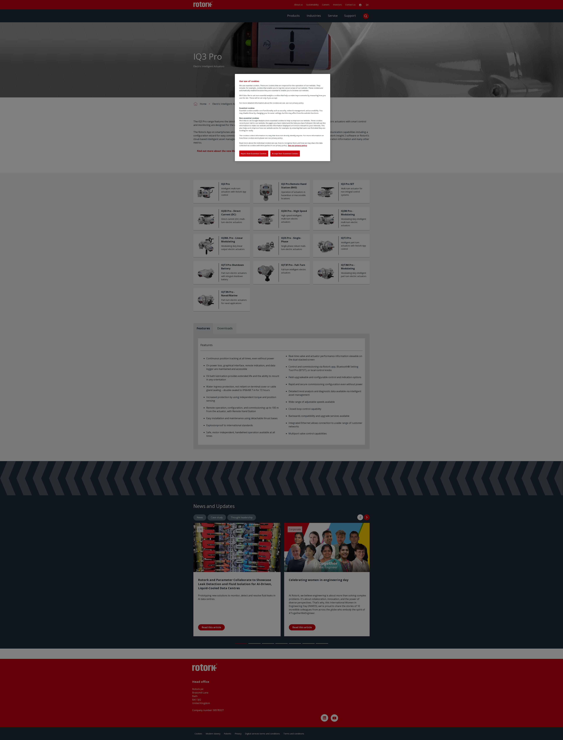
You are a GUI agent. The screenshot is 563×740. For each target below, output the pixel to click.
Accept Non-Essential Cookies (285, 153)
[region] (282, 117)
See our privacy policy (297, 145)
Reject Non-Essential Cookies (254, 153)
